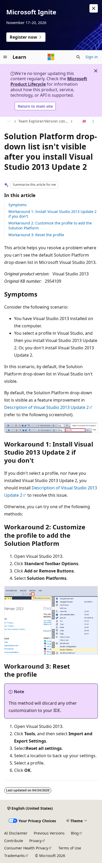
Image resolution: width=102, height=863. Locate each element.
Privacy (35, 840)
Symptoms (17, 204)
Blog (75, 833)
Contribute (13, 840)
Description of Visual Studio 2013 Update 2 (46, 407)
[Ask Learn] (84, 121)
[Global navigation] (5, 57)
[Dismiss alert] (93, 8)
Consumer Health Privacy (26, 847)
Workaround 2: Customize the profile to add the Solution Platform (50, 225)
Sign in (92, 56)
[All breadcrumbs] (8, 121)
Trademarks (14, 855)
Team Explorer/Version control (43, 121)
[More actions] (93, 121)
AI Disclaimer (15, 833)
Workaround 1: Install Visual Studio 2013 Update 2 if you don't (52, 214)
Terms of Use (69, 847)
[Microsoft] (51, 57)
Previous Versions (49, 833)
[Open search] (78, 57)
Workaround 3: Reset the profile (36, 234)
